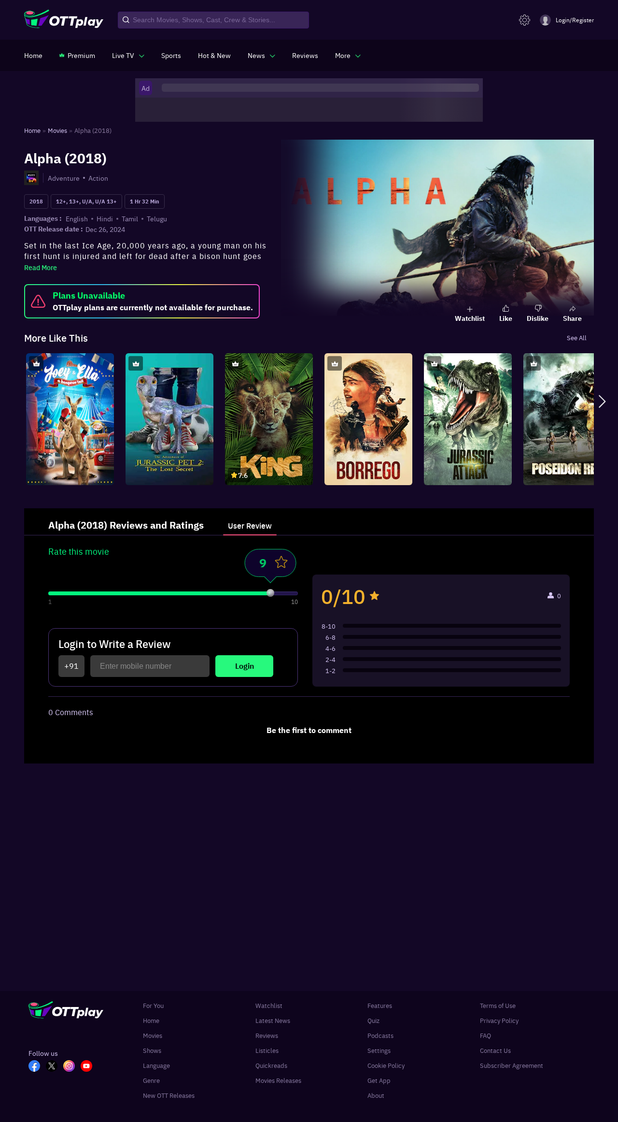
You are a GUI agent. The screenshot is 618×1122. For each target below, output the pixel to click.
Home (151, 1020)
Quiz (373, 1020)
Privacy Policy (499, 1020)
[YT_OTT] (89, 1067)
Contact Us (495, 1050)
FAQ (485, 1035)
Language (156, 1065)
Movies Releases (278, 1080)
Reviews (266, 1035)
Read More (40, 267)
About (375, 1095)
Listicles (267, 1050)
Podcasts (380, 1035)
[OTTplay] (63, 20)
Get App (379, 1080)
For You (153, 1005)
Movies (152, 1035)
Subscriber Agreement (511, 1065)
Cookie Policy (386, 1065)
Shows (152, 1050)
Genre (151, 1080)
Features (379, 1005)
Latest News (272, 1020)
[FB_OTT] (37, 1067)
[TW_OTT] (54, 1067)
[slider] (270, 593)
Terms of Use (498, 1005)
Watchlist (268, 1005)
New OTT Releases (169, 1095)
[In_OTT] (72, 1067)
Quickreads (271, 1065)
